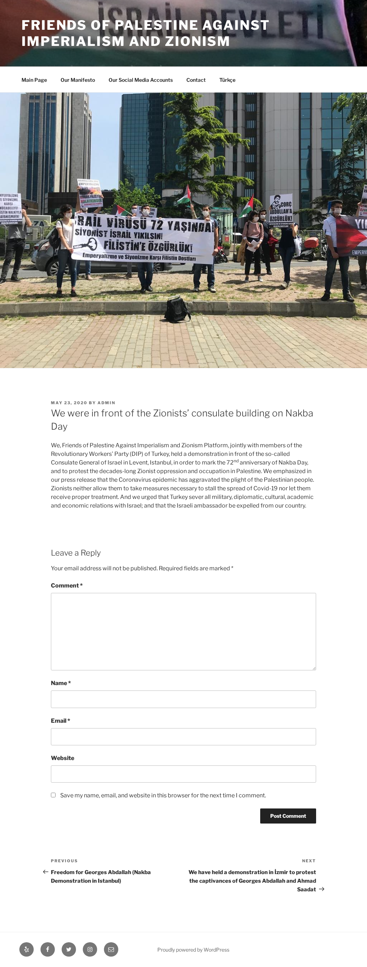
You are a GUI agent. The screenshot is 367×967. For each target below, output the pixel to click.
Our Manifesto (78, 80)
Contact (196, 80)
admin (106, 402)
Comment (67, 585)
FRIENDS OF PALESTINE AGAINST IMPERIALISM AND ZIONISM (146, 33)
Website (62, 758)
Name (61, 683)
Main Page (34, 80)
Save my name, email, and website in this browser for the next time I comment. (163, 795)
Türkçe (227, 80)
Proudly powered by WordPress (193, 950)
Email (60, 720)
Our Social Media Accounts (141, 80)
